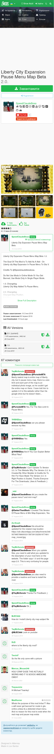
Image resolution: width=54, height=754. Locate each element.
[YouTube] (36, 106)
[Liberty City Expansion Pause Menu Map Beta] (27, 179)
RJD (13, 642)
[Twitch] (39, 106)
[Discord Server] (20, 110)
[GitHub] (17, 110)
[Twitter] (27, 106)
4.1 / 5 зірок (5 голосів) (9, 231)
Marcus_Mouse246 (20, 668)
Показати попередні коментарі (27, 365)
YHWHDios (17, 419)
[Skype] (20, 106)
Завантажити (28, 88)
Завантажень (12, 225)
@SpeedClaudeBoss (21, 374)
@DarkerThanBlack (21, 510)
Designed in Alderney (10, 743)
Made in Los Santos (10, 746)
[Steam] (43, 106)
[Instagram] (30, 106)
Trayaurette (17, 687)
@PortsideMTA (38, 374)
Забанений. (29, 371)
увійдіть (31, 725)
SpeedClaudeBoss (26, 103)
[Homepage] (17, 106)
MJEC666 (16, 616)
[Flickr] (33, 106)
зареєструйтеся (11, 727)
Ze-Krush (16, 523)
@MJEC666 (17, 632)
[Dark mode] (46, 3)
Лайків (26, 225)
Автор (32, 237)
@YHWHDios (18, 438)
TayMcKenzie (18, 371)
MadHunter (17, 700)
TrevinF (15, 655)
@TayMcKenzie (19, 467)
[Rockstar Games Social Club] (46, 106)
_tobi (14, 491)
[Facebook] (24, 106)
